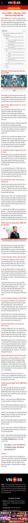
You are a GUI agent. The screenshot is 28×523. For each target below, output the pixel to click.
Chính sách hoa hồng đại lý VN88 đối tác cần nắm (15, 49)
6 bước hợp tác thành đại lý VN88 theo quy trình (15, 64)
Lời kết (7, 67)
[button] (2, 3)
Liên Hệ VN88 (18, 445)
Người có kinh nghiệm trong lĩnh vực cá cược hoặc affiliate (16, 41)
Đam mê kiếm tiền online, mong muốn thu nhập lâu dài (16, 46)
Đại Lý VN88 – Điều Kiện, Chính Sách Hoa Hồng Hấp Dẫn (13, 34)
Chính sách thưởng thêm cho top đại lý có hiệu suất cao (16, 58)
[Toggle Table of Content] (23, 31)
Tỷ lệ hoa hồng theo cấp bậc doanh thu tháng (16, 53)
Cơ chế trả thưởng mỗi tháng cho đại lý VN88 (16, 55)
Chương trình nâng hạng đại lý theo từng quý (16, 61)
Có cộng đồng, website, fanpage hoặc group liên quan (16, 43)
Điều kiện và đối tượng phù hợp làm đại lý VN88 (14, 37)
